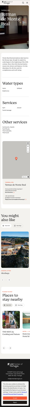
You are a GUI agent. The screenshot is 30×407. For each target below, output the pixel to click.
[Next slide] (9, 279)
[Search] (23, 2)
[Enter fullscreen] (28, 143)
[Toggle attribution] (28, 177)
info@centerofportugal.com (15, 379)
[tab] (6, 226)
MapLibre (24, 177)
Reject (15, 402)
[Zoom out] (28, 149)
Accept (15, 398)
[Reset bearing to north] (28, 151)
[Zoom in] (28, 146)
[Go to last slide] (3, 348)
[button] (27, 2)
